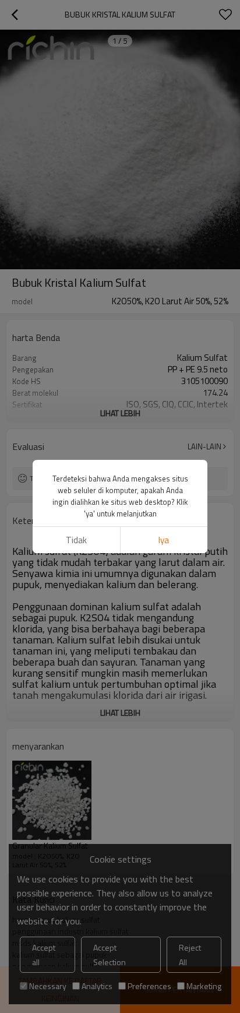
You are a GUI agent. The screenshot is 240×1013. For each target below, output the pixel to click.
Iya (163, 540)
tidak (76, 540)
